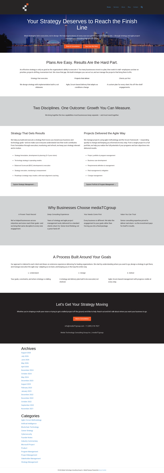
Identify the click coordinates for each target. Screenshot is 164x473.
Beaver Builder (102, 470)
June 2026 (25, 360)
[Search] (141, 7)
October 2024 (26, 374)
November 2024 (27, 370)
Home (109, 7)
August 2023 (26, 384)
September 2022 (27, 405)
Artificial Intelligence (29, 424)
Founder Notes (26, 438)
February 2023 (26, 388)
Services (116, 7)
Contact (135, 7)
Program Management (29, 452)
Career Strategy (27, 431)
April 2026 (25, 367)
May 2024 (25, 377)
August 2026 (26, 353)
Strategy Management (29, 462)
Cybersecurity (26, 434)
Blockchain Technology (30, 427)
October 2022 (26, 402)
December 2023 (27, 381)
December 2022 (27, 395)
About (123, 7)
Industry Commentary (29, 441)
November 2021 (27, 409)
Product (24, 448)
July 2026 (25, 356)
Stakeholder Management (31, 459)
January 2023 (26, 391)
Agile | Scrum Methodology (31, 420)
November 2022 (27, 398)
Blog (129, 7)
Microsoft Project (28, 445)
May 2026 (25, 363)
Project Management (29, 455)
